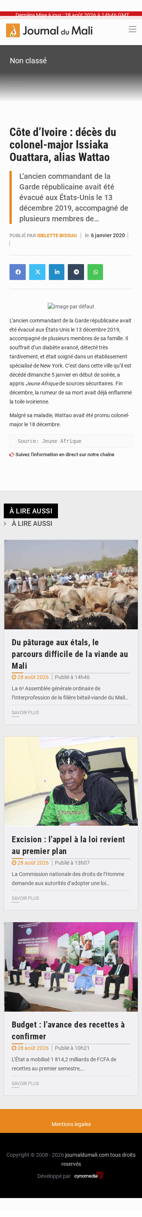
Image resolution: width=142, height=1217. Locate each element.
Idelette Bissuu (57, 235)
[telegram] (76, 272)
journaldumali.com (87, 1155)
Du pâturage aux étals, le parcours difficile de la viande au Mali (70, 654)
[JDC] (49, 30)
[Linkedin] (17, 272)
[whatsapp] (95, 272)
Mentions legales (71, 1124)
